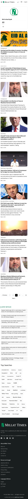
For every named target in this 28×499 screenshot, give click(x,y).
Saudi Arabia (5, 407)
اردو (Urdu (3, 486)
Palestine (12, 404)
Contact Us (3, 455)
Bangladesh (4, 373)
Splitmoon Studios (19, 497)
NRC (21, 401)
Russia (23, 404)
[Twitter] (4, 438)
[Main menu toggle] (2, 2)
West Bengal (15, 414)
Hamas (9, 383)
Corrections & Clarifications (7, 467)
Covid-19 (18, 376)
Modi (21, 393)
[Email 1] (13, 438)
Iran (13, 387)
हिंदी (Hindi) (3, 484)
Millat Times (5, 394)
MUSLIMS (4, 401)
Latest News (3, 133)
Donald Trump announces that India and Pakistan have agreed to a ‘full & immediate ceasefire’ (13, 137)
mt (3, 397)
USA (21, 410)
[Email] (3, 26)
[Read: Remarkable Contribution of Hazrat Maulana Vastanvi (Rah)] (14, 89)
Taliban (23, 407)
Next (14, 298)
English (2, 482)
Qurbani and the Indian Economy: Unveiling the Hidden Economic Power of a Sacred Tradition (14, 52)
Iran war (19, 387)
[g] (10, 438)
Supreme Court (15, 407)
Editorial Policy (4, 449)
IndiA (15, 383)
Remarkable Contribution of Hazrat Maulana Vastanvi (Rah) (12, 101)
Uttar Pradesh (6, 414)
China (3, 376)
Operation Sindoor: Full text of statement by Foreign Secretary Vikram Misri (13, 171)
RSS (18, 404)
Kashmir (15, 390)
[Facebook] (1, 438)
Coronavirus (10, 376)
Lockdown (22, 390)
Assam (20, 370)
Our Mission (3, 451)
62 (26, 295)
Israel (8, 390)
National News (9, 168)
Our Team (3, 453)
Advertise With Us (5, 463)
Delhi (3, 379)
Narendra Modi (13, 401)
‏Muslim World (3, 66)
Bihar (11, 373)
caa (20, 373)
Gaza (3, 383)
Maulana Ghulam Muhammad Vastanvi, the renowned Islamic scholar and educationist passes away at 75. (13, 277)
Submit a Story (4, 465)
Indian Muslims (5, 387)
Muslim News (17, 397)
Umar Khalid (11, 410)
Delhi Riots (9, 379)
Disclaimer (3, 474)
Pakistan (4, 404)
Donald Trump (18, 379)
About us (3, 446)
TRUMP (3, 410)
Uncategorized (4, 48)
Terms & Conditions (5, 472)
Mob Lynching (14, 393)
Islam (3, 390)
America (13, 370)
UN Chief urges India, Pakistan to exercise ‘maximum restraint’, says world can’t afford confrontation (14, 205)
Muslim (8, 397)
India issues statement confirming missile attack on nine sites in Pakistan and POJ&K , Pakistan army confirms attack (14, 241)
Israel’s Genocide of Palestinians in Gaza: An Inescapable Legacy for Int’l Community (14, 69)
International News (4, 201)
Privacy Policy (4, 470)
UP (17, 410)
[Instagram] (7, 438)
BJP (16, 373)
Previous (4, 295)
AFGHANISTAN (5, 370)
